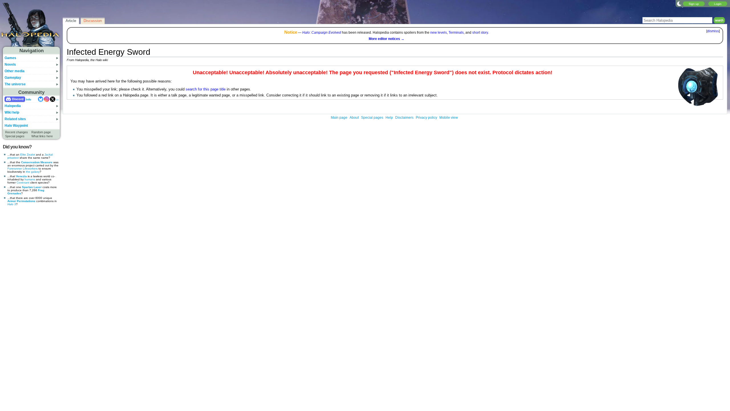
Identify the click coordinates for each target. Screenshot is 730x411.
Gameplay (13, 78)
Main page (339, 118)
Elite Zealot (27, 154)
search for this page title (206, 89)
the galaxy (33, 171)
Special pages (15, 136)
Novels (10, 65)
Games (10, 58)
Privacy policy (426, 118)
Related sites (15, 119)
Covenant (23, 182)
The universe (15, 84)
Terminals (456, 33)
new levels (438, 33)
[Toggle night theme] (679, 3)
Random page (41, 132)
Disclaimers (404, 118)
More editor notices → (386, 39)
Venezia (21, 176)
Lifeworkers (30, 168)
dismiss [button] (713, 31)
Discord (18, 99)
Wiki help (12, 112)
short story (480, 33)
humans (30, 179)
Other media (15, 71)
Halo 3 (11, 204)
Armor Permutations (21, 201)
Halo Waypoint (16, 126)
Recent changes (16, 132)
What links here (42, 136)
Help (389, 118)
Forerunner (14, 168)
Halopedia (13, 106)
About (354, 118)
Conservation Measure (36, 162)
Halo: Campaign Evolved (321, 33)
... (57, 99)
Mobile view (448, 118)
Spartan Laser (32, 187)
